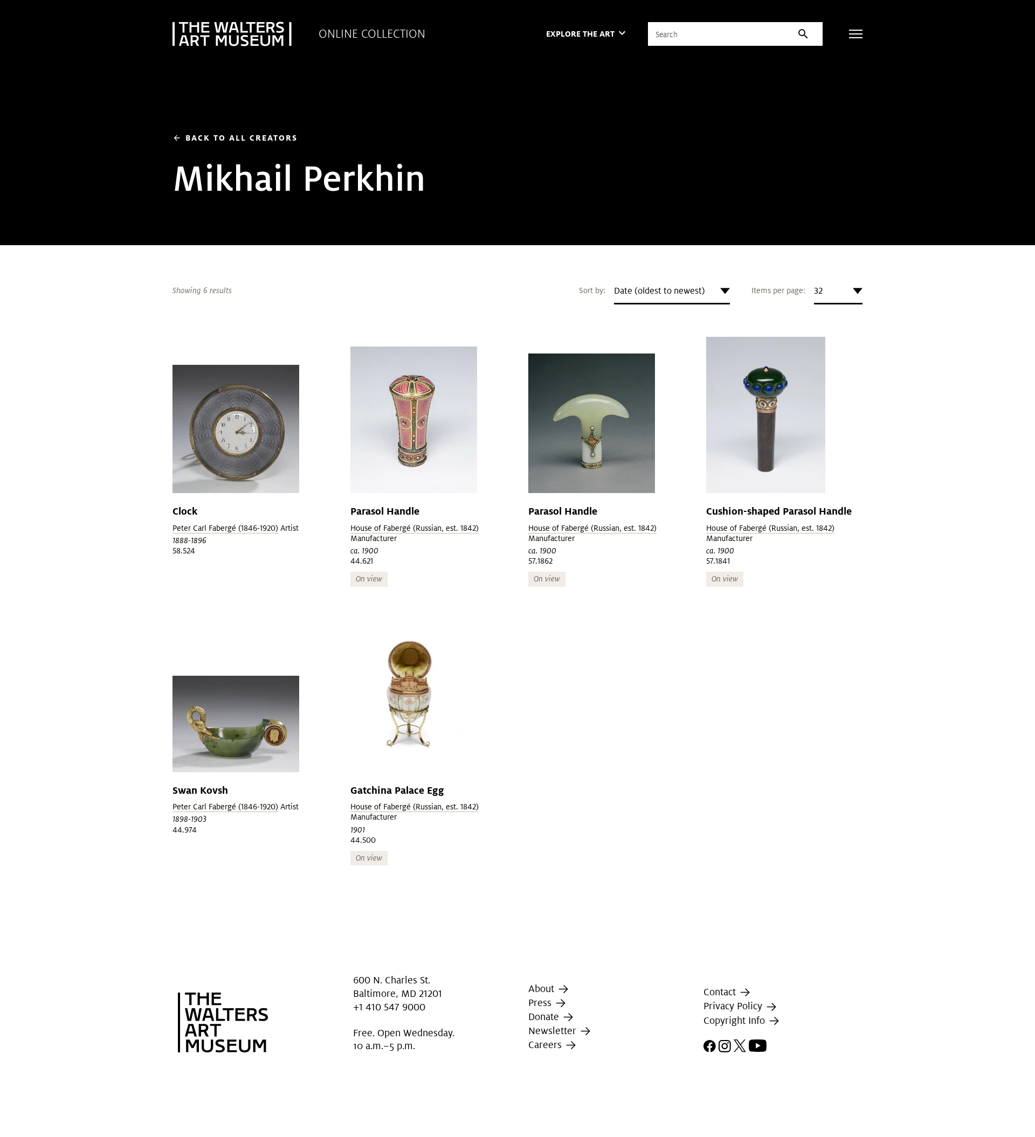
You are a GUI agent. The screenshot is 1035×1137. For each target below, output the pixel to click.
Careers (546, 1044)
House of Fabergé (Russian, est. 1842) (414, 528)
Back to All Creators (235, 138)
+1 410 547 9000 (389, 1007)
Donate (545, 1016)
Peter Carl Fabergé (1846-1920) (225, 528)
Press (541, 1002)
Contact (721, 992)
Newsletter (553, 1030)
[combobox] (672, 291)
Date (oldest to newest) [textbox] (659, 290)
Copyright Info (735, 1020)
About (542, 988)
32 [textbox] (818, 290)
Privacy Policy (734, 1006)
